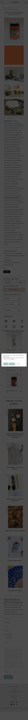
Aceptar (5, 363)
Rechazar (12, 363)
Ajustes (18, 363)
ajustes (12, 358)
